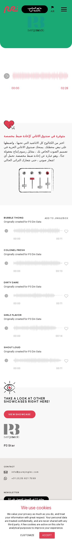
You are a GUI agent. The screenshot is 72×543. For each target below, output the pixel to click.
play (7, 76)
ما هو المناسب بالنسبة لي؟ (34, 9)
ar (53, 11)
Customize (27, 535)
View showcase (19, 414)
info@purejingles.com (25, 472)
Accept (47, 535)
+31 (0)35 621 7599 (24, 478)
